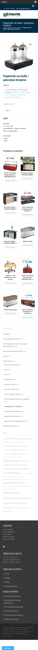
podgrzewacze (8, 379)
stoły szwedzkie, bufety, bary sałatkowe (16, 399)
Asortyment (17, 28)
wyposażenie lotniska (21, 486)
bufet (6, 95)
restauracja (12, 95)
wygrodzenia (7, 479)
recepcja (14, 457)
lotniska (6, 454)
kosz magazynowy (14, 449)
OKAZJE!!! (6, 334)
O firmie (6, 574)
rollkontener (9, 465)
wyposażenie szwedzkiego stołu (14, 421)
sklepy (26, 468)
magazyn (13, 453)
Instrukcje (7, 578)
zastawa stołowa (9, 384)
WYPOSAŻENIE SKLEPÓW (11, 339)
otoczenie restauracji (11, 389)
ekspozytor (7, 446)
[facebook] (33, 6)
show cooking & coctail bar (12, 394)
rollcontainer (24, 461)
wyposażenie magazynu (9, 489)
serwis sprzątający (11, 469)
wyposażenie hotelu (14, 482)
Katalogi (6, 582)
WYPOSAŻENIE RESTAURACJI (13, 615)
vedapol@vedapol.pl (24, 8)
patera (5, 457)
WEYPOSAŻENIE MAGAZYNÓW (13, 351)
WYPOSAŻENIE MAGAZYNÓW (13, 607)
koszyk (24, 450)
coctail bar (6, 442)
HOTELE (5, 356)
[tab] (7, 110)
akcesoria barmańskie (11, 365)
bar (4, 438)
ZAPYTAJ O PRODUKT (9, 104)
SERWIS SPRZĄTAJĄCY (10, 426)
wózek (16, 503)
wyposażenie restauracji (12, 97)
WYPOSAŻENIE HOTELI (11, 611)
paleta (25, 454)
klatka (20, 446)
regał (19, 457)
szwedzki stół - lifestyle (19, 92)
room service (21, 465)
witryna (22, 477)
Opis (7, 110)
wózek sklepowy (19, 508)
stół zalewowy (22, 473)
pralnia (10, 457)
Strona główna (7, 28)
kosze (6, 374)
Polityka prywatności (10, 586)
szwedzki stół (21, 95)
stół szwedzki (11, 473)
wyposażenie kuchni (8, 486)
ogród (21, 454)
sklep (21, 469)
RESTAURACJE (7, 361)
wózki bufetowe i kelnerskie (13, 411)
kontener (26, 446)
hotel (14, 445)
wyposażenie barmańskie (12, 416)
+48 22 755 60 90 (10, 8)
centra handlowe (22, 438)
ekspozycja (20, 442)
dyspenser (12, 442)
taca (17, 477)
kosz (4, 450)
